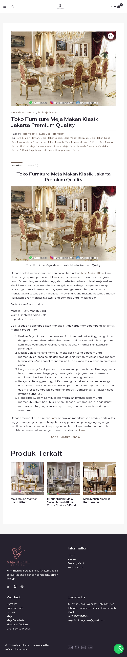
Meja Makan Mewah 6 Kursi (78, 146)
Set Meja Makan (47, 112)
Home (71, 555)
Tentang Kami (76, 563)
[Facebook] (15, 586)
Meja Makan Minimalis (41, 150)
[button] (12, 6)
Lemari (11, 612)
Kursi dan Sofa (15, 608)
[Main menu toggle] (4, 6)
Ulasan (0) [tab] (32, 165)
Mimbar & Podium (17, 624)
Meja (9, 616)
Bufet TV (12, 603)
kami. (82, 430)
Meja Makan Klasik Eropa (25, 142)
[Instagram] (8, 586)
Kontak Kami (75, 567)
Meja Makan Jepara (51, 138)
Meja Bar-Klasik (15, 620)
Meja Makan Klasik (99, 138)
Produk (72, 559)
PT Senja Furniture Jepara (63, 436)
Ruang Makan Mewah (67, 150)
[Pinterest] (22, 586)
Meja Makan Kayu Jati (76, 138)
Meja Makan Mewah (23, 112)
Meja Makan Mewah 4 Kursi (45, 146)
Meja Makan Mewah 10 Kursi (81, 142)
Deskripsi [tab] (16, 165)
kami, (54, 418)
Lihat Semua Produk (18, 628)
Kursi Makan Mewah (27, 138)
